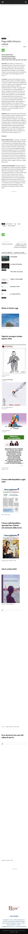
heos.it (7, 467)
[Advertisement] (14, 20)
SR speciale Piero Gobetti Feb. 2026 (9, 560)
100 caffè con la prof (16, 271)
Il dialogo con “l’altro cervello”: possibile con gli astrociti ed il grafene (20, 245)
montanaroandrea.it (21, 926)
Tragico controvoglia (16, 279)
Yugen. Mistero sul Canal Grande (12, 726)
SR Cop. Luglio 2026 (6, 514)
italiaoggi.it (8, 430)
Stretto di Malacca (11, 225)
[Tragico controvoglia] (5, 281)
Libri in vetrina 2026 (9, 569)
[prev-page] (3, 301)
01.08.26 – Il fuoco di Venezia (7, 604)
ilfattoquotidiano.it (9, 407)
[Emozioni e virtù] (5, 288)
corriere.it (7, 375)
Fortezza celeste (9, 223)
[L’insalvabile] (5, 258)
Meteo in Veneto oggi (10, 308)
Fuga (15, 223)
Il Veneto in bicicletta (7, 244)
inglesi (19, 223)
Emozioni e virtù (15, 286)
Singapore (4, 225)
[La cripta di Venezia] (5, 266)
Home (3, 36)
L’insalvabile (13, 257)
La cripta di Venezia (16, 264)
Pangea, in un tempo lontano (7, 860)
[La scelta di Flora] (5, 295)
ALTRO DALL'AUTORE (19, 252)
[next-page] (5, 301)
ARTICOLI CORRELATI (7, 252)
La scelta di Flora (15, 294)
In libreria (8, 36)
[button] (2, 2)
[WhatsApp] (3, 50)
